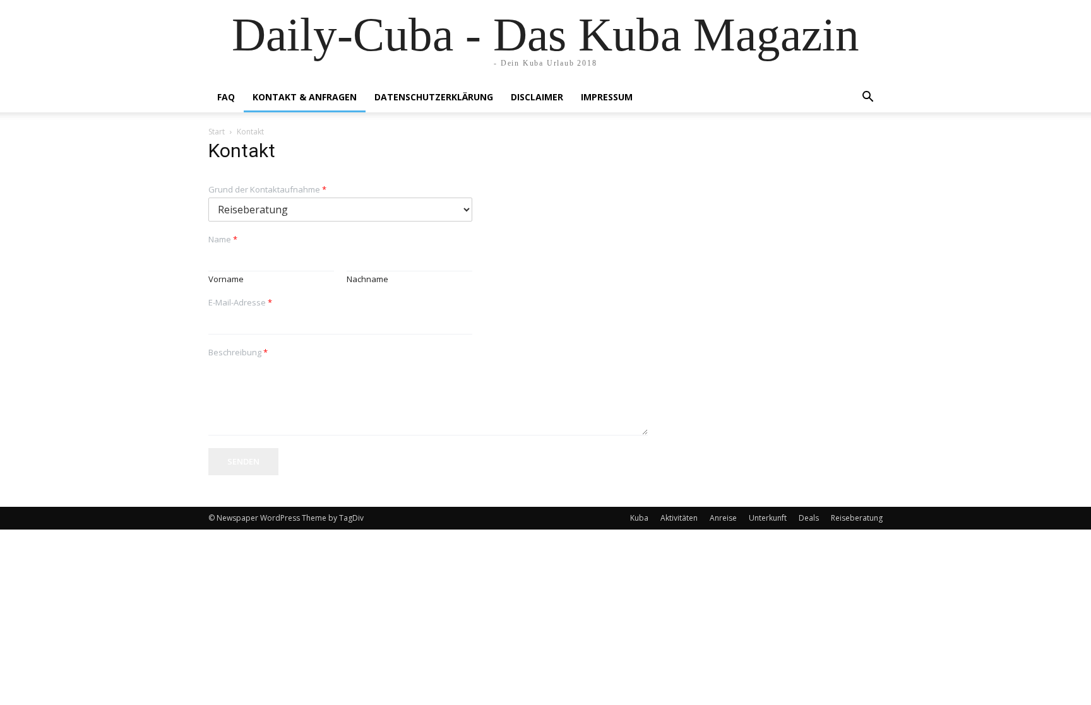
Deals (809, 517)
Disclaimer (537, 97)
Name (222, 239)
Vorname (226, 279)
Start (216, 131)
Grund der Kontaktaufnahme (267, 189)
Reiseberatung (857, 517)
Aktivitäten (679, 517)
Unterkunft (768, 517)
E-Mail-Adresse (240, 302)
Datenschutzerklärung (433, 97)
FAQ (226, 97)
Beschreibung (238, 352)
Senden (243, 461)
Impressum (607, 97)
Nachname (367, 279)
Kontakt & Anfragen (305, 97)
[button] (867, 98)
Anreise (723, 517)
